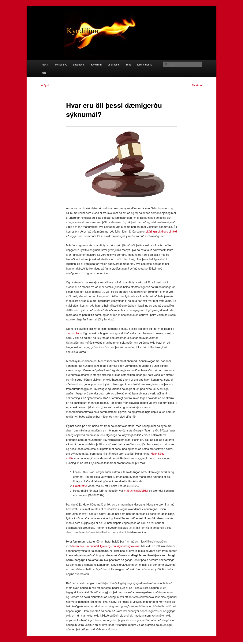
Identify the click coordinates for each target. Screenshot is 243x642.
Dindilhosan (113, 64)
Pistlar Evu (61, 64)
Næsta (197, 85)
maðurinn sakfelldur (136, 490)
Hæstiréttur (80, 486)
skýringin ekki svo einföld (161, 231)
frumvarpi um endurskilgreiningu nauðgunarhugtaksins (105, 546)
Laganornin (79, 64)
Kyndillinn (96, 64)
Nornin (45, 64)
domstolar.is (74, 333)
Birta (128, 64)
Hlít (44, 72)
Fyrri (45, 85)
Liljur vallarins (144, 64)
